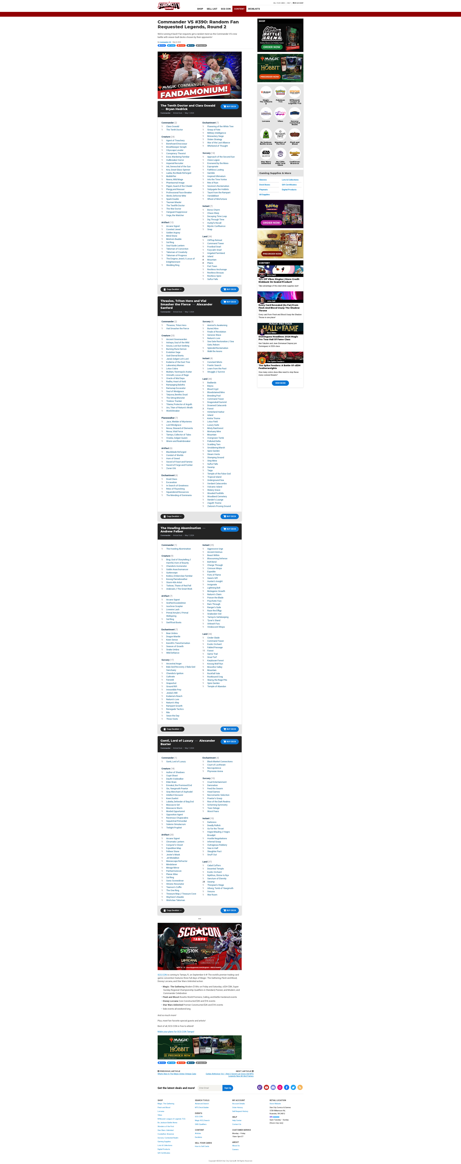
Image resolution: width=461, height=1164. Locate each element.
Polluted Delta (214, 441)
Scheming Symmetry (217, 805)
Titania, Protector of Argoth (179, 404)
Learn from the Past (216, 368)
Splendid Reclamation (217, 348)
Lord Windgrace (173, 425)
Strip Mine (212, 460)
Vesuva (211, 891)
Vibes (280, 121)
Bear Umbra (172, 633)
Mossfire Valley (214, 667)
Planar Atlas (172, 874)
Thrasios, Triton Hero (176, 325)
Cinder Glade (213, 637)
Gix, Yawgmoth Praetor (177, 788)
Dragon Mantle (173, 636)
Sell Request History (240, 1111)
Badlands (211, 382)
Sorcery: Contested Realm (295, 123)
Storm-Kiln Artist (174, 582)
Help (288, 3)
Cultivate (170, 676)
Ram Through (213, 604)
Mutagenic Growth (216, 591)
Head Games (213, 791)
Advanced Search (202, 1104)
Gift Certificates (289, 185)
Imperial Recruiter (174, 163)
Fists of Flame (214, 575)
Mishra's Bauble (174, 239)
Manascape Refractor (176, 861)
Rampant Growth (174, 706)
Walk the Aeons (214, 351)
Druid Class (171, 479)
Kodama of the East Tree (178, 362)
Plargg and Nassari (175, 189)
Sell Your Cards (279, 3)
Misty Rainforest (215, 428)
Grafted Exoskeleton (176, 603)
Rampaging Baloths (175, 384)
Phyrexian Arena (215, 771)
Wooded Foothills (215, 493)
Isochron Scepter (174, 606)
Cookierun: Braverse (295, 163)
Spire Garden (213, 451)
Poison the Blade (215, 597)
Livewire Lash (172, 609)
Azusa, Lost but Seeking (177, 345)
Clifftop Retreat (214, 240)
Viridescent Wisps (216, 627)
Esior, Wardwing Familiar (177, 157)
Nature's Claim (214, 594)
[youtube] (266, 1087)
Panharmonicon (174, 871)
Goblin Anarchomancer (177, 569)
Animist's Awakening (217, 325)
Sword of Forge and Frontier (179, 465)
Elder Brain (171, 782)
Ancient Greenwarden (176, 339)
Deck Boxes (264, 185)
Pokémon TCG (280, 101)
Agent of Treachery (175, 140)
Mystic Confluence (216, 226)
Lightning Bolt (213, 587)
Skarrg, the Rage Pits (217, 680)
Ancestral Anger (174, 663)
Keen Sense (172, 639)
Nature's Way (172, 702)
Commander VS (165, 42)
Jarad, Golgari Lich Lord (177, 359)
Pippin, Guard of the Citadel (179, 186)
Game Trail (212, 654)
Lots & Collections (290, 180)
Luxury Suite (213, 425)
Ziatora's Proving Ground (219, 506)
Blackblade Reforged (176, 452)
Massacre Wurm (174, 808)
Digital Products (289, 190)
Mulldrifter (171, 176)
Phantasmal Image (175, 182)
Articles (198, 1133)
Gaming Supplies (164, 1141)
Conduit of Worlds (174, 455)
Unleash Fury (213, 623)
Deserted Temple (215, 868)
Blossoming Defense (217, 558)
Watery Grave (213, 490)
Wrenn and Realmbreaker (178, 441)
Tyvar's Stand (213, 620)
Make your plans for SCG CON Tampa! (176, 1031)
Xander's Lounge (215, 499)
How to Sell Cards (202, 1146)
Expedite (211, 571)
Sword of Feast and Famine (179, 462)
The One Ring (172, 890)
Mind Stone (171, 236)
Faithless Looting (215, 169)
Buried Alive (212, 328)
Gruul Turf (212, 657)
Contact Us (236, 1124)
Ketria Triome (213, 418)
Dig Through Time (215, 219)
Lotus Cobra (172, 368)
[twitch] (259, 1087)
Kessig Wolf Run (215, 663)
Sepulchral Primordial (176, 821)
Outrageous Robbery (217, 845)
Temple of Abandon (216, 686)
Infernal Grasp (214, 841)
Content (239, 9)
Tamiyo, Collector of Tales (178, 434)
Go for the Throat (215, 828)
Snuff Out (212, 854)
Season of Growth (175, 646)
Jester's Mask (173, 854)
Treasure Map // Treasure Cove (181, 893)
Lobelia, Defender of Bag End (180, 801)
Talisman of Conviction (177, 249)
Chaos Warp (213, 213)
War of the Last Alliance (218, 142)
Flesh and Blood (294, 143)
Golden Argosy (173, 232)
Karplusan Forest (215, 660)
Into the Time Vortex (217, 179)
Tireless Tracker (174, 401)
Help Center (237, 1120)
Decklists (254, 9)
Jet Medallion (172, 858)
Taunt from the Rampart (218, 192)
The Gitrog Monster (175, 398)
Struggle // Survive (216, 372)
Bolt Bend (211, 562)
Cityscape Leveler (174, 150)
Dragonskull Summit (217, 402)
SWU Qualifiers (200, 1124)
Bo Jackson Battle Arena (266, 143)
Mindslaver (171, 864)
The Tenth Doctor (174, 129)
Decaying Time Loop (217, 216)
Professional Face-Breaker (179, 192)
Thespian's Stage (215, 885)
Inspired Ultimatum (216, 176)
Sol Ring (170, 242)
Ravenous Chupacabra (177, 818)
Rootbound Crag (215, 676)
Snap (209, 229)
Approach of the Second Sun (221, 157)
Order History (237, 1107)
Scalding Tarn (213, 444)
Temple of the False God (219, 473)
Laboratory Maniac (175, 365)
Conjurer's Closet (174, 845)
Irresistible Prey (173, 689)
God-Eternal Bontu (175, 355)
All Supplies (264, 194)
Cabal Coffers (214, 865)
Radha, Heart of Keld (176, 381)
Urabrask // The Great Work (179, 589)
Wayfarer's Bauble (175, 897)
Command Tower (215, 243)
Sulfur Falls (212, 279)
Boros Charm (213, 210)
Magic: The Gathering (266, 102)
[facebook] (286, 1087)
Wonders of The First (280, 143)
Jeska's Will (171, 693)
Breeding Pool (214, 395)
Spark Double (172, 199)
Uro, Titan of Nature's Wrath (179, 407)
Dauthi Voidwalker (175, 779)
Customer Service (241, 1130)
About (235, 1142)
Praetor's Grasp (214, 798)
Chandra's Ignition (174, 673)
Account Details (238, 1104)
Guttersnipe (172, 572)
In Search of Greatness (177, 485)
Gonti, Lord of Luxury (176, 761)
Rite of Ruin (212, 182)
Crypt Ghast (172, 775)
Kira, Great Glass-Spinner (178, 169)
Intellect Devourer (174, 795)
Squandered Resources (177, 492)
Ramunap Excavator (176, 388)
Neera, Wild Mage (174, 179)
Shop (200, 9)
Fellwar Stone (172, 851)
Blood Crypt (212, 389)
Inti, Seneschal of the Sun (178, 166)
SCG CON (226, 9)
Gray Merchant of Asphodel (179, 791)
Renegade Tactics (175, 709)
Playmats (263, 190)
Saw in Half (212, 848)
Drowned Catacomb (216, 405)
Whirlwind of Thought (217, 146)
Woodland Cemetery (217, 496)
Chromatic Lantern (175, 841)
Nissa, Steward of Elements (179, 428)
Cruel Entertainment (217, 782)
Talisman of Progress (176, 255)
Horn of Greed (173, 458)
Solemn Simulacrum (176, 824)
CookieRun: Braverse (166, 1134)
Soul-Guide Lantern (175, 245)
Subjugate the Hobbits (218, 189)
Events (198, 1113)
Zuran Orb (171, 468)
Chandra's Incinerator (176, 566)
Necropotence (214, 768)
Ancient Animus (214, 552)
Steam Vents (213, 454)
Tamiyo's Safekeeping (217, 617)
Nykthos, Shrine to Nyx (218, 875)
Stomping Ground (215, 457)
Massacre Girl (173, 805)
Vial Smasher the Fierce (177, 328)
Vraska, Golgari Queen (177, 438)
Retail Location (278, 1100)
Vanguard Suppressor (176, 212)
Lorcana (266, 121)
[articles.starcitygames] (300, 1087)
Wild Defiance (172, 653)
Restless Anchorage (217, 269)
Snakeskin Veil (214, 614)
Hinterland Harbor (215, 412)
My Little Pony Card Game (280, 163)
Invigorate (212, 584)
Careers (235, 1149)
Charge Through (215, 565)
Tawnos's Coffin (174, 887)
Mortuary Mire (214, 431)
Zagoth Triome (214, 503)
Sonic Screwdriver (175, 880)
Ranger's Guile (214, 607)
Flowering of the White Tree (220, 126)
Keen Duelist (172, 798)
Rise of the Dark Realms (218, 801)
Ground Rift (171, 686)
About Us (236, 1146)
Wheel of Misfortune (217, 199)
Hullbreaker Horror (175, 160)
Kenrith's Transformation (178, 643)
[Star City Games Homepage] (173, 6)
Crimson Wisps (214, 568)
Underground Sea (215, 480)
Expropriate (212, 166)
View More (280, 383)
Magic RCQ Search (202, 1120)
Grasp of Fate (213, 129)
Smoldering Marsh (216, 447)
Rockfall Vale (213, 673)
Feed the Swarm (215, 788)
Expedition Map (173, 848)
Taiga (210, 470)
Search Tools (202, 1100)
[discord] (273, 1087)
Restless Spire (214, 276)
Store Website (275, 1104)
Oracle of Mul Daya (175, 378)
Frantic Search (214, 365)
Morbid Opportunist (175, 811)
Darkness (211, 822)
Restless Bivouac (215, 272)
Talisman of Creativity (176, 252)
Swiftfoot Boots (173, 622)
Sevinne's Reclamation (218, 186)
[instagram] (279, 1087)
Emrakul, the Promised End (179, 785)
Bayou (210, 386)
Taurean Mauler (173, 202)
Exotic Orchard (214, 644)
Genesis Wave (214, 335)
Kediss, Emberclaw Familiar (179, 576)
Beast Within (213, 555)
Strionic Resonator (175, 884)
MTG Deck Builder (202, 1107)
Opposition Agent (174, 814)
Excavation (171, 482)
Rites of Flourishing (175, 489)
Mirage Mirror (172, 867)
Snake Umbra (172, 649)
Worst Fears (213, 811)
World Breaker (173, 411)
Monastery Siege (215, 136)
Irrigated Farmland (216, 253)
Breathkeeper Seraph (176, 147)
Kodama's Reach (174, 696)
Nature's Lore (213, 338)
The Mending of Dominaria (179, 495)
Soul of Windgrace (175, 391)
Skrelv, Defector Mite (176, 195)
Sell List (212, 9)
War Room (212, 894)
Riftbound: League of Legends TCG (294, 102)
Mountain (211, 259)
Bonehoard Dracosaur (176, 143)
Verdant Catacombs (217, 483)
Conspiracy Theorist (176, 153)
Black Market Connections (220, 761)
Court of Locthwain (216, 764)
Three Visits (172, 719)
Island (210, 256)
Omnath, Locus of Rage (177, 375)
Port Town (212, 266)
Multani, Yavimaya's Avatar (179, 372)
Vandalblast (213, 195)
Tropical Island (214, 477)
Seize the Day (172, 715)
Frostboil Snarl (214, 246)
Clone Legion (213, 160)
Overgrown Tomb (215, 438)
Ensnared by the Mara (217, 163)
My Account (238, 1100)
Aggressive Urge (215, 549)
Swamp (211, 467)
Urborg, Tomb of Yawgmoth (220, 888)
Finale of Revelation (216, 331)
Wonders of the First (166, 1126)
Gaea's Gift (212, 578)
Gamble (211, 173)
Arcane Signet (173, 226)
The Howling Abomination (178, 549)
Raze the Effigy (214, 610)
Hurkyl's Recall (214, 223)
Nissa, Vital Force (174, 431)
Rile (168, 712)
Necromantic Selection (218, 795)
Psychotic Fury (214, 601)
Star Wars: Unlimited (266, 163)
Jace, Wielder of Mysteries (179, 421)
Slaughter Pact (214, 851)
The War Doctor (173, 208)
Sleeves (263, 180)
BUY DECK (231, 106)
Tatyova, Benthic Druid (177, 394)
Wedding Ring (172, 265)
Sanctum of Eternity (216, 878)
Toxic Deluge (213, 808)
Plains (210, 263)
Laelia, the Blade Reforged (178, 173)
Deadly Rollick (214, 825)
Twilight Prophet (174, 827)
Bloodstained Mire (216, 392)
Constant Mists (214, 362)
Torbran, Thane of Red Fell (178, 585)
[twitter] (293, 1087)
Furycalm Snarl (214, 250)
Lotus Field (212, 421)
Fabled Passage (215, 647)
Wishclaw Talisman (175, 900)
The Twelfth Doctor (175, 205)
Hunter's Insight (215, 581)
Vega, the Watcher (175, 215)
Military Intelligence (216, 133)
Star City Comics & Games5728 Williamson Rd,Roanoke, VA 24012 (280, 1110)
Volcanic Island (214, 486)
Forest (210, 408)
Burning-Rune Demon (176, 349)
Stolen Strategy (214, 139)
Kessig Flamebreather (176, 579)
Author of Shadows (175, 772)
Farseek (170, 680)
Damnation (212, 785)
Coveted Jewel (173, 229)
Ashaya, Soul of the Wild (177, 342)
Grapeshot (171, 683)
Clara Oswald (172, 126)
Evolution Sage (173, 352)
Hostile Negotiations (217, 838)
